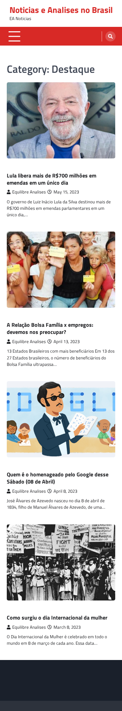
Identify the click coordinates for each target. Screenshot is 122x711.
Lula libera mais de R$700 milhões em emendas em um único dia (51, 179)
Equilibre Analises (29, 192)
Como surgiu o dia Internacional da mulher (57, 617)
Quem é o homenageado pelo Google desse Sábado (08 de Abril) (57, 478)
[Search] (110, 36)
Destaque (17, 167)
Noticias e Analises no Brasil (61, 9)
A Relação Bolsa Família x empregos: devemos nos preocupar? (50, 328)
